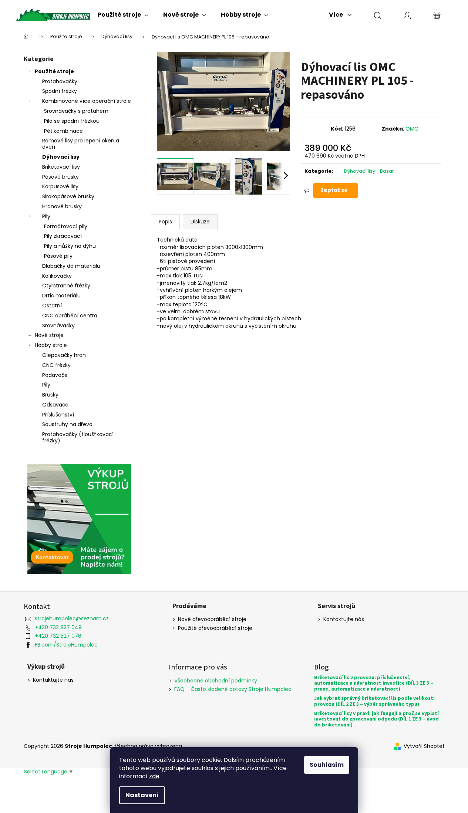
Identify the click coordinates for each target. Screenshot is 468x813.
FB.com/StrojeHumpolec (66, 644)
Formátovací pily (65, 226)
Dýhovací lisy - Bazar (369, 171)
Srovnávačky (58, 325)
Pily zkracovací (63, 236)
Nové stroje (49, 335)
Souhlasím (327, 764)
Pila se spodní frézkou (72, 121)
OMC (411, 128)
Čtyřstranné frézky (66, 285)
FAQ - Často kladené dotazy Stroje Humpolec (233, 689)
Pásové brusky (60, 177)
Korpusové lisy (60, 186)
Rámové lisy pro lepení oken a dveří (80, 144)
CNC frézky (56, 365)
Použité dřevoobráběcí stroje (215, 628)
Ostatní (52, 305)
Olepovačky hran (64, 355)
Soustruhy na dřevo (67, 424)
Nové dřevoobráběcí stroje (212, 619)
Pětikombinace (63, 131)
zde (154, 776)
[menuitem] (123, 15)
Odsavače (55, 404)
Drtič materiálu (61, 295)
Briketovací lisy (61, 167)
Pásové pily (58, 256)
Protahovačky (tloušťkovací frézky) (78, 437)
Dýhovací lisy (61, 157)
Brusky (50, 394)
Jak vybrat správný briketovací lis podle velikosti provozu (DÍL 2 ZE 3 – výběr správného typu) (374, 701)
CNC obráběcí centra (69, 315)
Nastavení (142, 795)
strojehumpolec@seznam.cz (72, 618)
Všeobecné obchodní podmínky (215, 680)
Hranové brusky (62, 206)
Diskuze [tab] (200, 221)
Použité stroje (54, 71)
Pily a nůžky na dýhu (70, 246)
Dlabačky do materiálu (71, 266)
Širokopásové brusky (68, 196)
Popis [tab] (165, 221)
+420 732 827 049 (58, 627)
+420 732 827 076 (58, 636)
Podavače (55, 375)
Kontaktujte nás (343, 619)
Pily (46, 216)
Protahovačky (59, 81)
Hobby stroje (51, 345)
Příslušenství (58, 414)
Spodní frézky (59, 91)
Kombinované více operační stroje (86, 101)
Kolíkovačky (57, 276)
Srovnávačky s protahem (76, 111)
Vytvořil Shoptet (424, 746)
